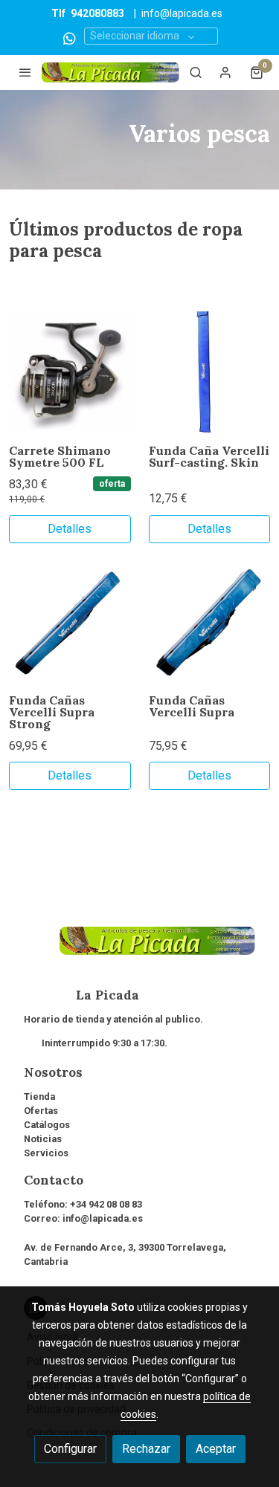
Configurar (70, 1449)
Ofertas (41, 1110)
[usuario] (225, 72)
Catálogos (47, 1124)
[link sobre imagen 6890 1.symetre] (70, 372)
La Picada (81, 995)
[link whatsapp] (69, 37)
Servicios (46, 1153)
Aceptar (216, 1449)
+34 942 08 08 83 (106, 1204)
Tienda (39, 1096)
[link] (110, 72)
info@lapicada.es (181, 13)
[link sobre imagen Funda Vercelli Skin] (210, 372)
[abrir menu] (25, 72)
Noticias (43, 1138)
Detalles (70, 529)
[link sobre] (139, 950)
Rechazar (146, 1449)
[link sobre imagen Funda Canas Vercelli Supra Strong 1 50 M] (70, 622)
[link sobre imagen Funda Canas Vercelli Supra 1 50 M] (210, 622)
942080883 (97, 13)
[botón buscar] (195, 72)
